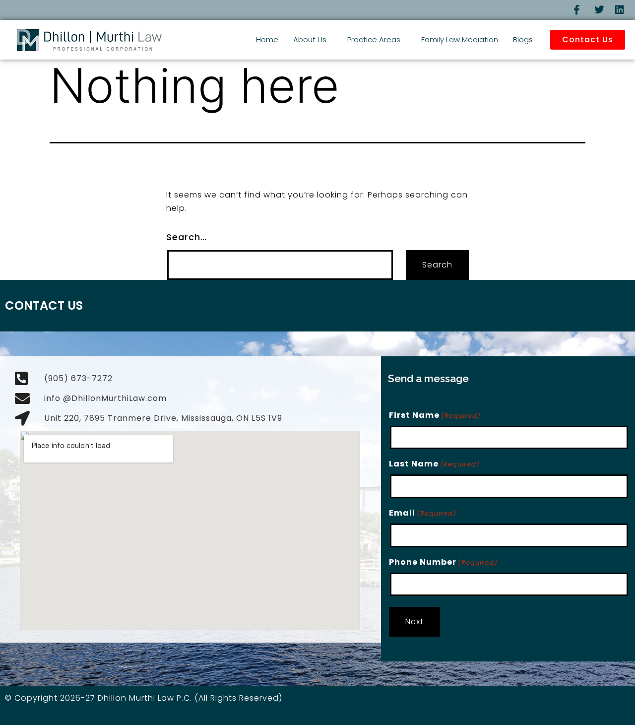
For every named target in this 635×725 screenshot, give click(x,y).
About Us (309, 39)
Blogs (523, 39)
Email (422, 513)
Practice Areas (373, 39)
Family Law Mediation (459, 39)
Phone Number (443, 562)
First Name (435, 415)
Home (267, 39)
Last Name (434, 463)
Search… (186, 237)
